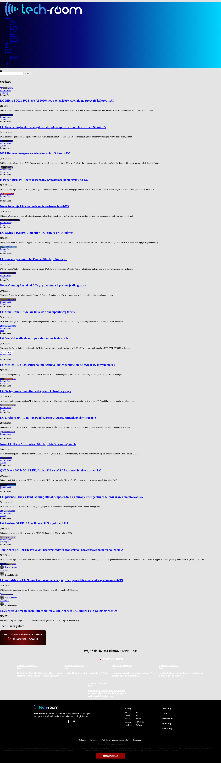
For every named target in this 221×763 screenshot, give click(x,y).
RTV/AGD (14, 38)
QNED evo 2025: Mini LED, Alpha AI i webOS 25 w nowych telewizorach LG (51, 470)
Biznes (13, 24)
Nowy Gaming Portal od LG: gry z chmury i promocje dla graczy (43, 285)
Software (14, 40)
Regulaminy (137, 740)
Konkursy (9, 52)
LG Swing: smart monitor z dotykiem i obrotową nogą (35, 391)
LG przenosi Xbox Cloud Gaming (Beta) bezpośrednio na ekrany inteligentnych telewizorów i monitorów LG (71, 497)
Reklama (13, 59)
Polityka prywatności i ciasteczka (115, 740)
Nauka (13, 36)
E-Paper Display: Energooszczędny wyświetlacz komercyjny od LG (44, 179)
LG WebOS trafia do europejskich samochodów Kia (34, 338)
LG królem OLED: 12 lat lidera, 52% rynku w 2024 (34, 523)
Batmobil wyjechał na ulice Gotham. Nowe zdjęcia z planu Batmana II (134, 674)
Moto (12, 34)
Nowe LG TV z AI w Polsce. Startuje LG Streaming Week (38, 444)
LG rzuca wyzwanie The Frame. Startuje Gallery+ (33, 259)
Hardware (14, 29)
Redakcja (14, 57)
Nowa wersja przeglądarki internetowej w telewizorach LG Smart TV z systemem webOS (59, 610)
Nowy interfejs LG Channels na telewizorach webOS (34, 206)
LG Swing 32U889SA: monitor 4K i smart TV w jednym (36, 232)
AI (11, 20)
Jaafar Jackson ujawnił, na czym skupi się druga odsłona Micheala (181, 674)
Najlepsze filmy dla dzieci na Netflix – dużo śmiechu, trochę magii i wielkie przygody (39, 674)
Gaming (13, 27)
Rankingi (9, 50)
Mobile (13, 31)
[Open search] (113, 64)
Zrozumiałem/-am (110, 756)
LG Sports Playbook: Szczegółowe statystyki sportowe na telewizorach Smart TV (53, 127)
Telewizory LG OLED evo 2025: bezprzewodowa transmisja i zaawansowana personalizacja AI (62, 549)
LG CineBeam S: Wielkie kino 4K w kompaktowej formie (38, 312)
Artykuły (8, 43)
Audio (12, 22)
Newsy (8, 17)
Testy (7, 45)
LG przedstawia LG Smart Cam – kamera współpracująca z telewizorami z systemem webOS (61, 580)
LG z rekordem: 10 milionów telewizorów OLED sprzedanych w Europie (48, 417)
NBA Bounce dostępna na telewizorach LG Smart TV (35, 153)
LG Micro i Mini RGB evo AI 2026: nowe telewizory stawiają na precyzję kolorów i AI (57, 100)
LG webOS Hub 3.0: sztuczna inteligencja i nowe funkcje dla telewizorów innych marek (57, 364)
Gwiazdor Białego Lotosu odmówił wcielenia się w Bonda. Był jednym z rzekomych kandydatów (107, 693)
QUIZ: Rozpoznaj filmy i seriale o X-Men (86, 673)
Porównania (10, 47)
